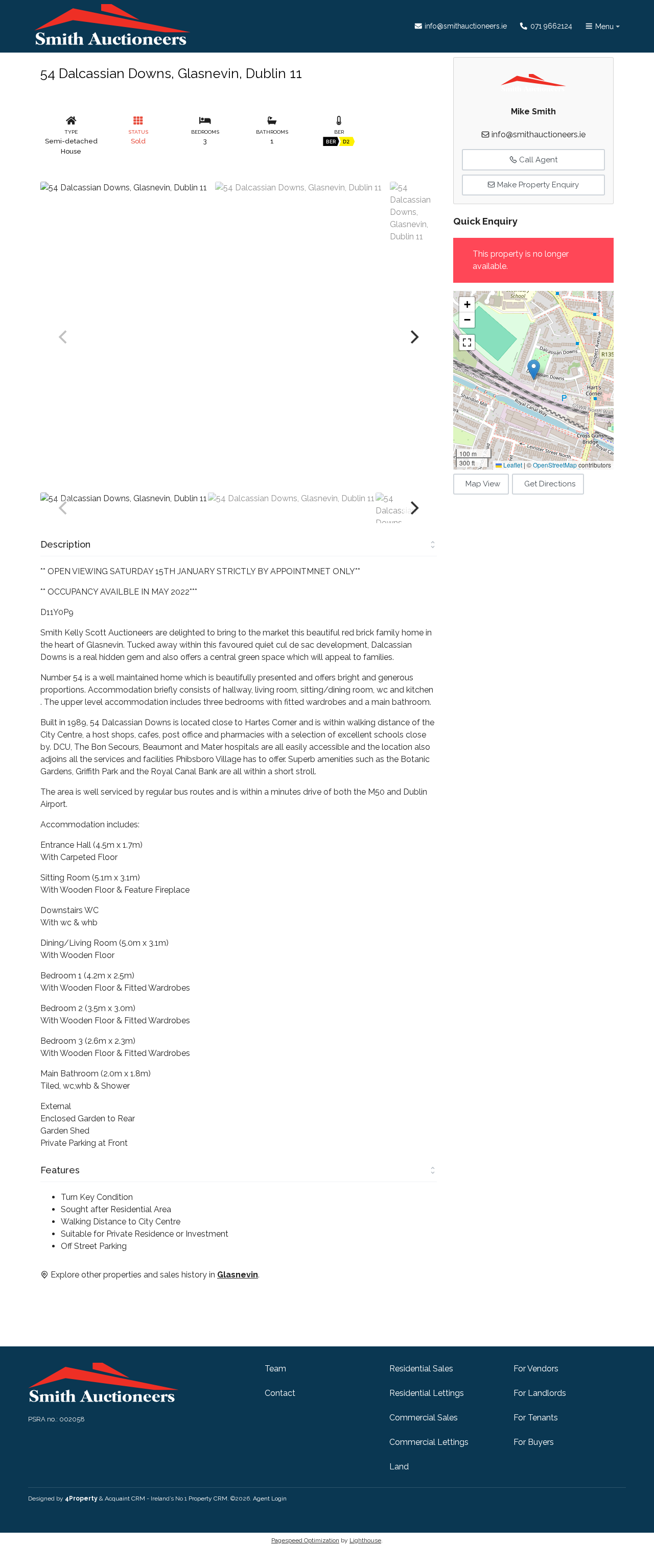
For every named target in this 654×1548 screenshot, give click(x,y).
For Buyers (533, 1442)
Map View (482, 483)
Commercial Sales (423, 1417)
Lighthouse (365, 1540)
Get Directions (549, 483)
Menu (603, 26)
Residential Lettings (426, 1393)
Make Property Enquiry (537, 184)
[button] (533, 369)
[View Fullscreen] (467, 342)
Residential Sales (421, 1368)
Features (60, 1170)
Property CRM (208, 1498)
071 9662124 (550, 26)
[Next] (413, 337)
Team (275, 1368)
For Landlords (539, 1393)
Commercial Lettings (429, 1442)
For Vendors (535, 1368)
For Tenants (535, 1417)
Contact (280, 1393)
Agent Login (270, 1498)
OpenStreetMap (555, 464)
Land (399, 1466)
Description (65, 544)
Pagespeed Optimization (305, 1540)
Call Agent (537, 159)
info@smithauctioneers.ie (465, 26)
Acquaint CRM (125, 1498)
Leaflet (512, 464)
